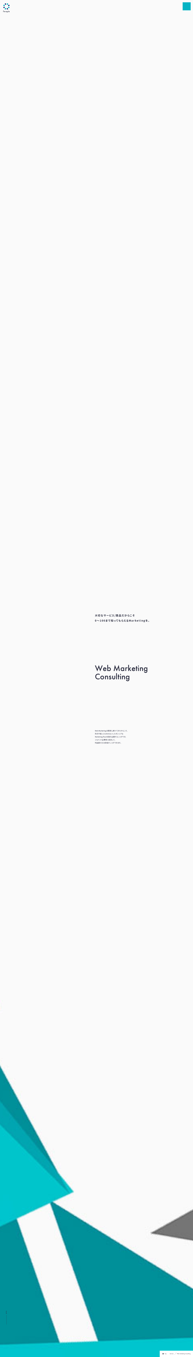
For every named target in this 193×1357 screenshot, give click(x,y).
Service (171, 1353)
